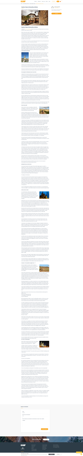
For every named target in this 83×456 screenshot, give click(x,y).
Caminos (35, 1)
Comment (23, 420)
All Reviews (22, 451)
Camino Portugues (44, 448)
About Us (33, 448)
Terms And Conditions (34, 449)
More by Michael (56, 7)
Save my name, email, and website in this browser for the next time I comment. (33, 418)
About (49, 1)
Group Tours (43, 1)
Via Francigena (44, 449)
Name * (23, 411)
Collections (39, 1)
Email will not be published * (26, 414)
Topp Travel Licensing (34, 450)
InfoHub (47, 1)
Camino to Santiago (28, 29)
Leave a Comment (24, 9)
